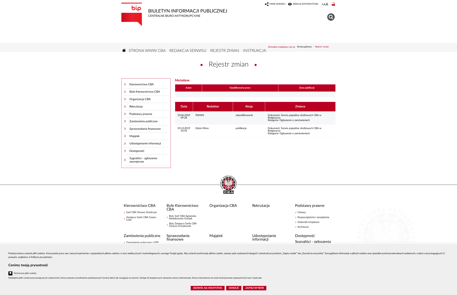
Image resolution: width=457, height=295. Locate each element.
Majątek (134, 136)
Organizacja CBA (140, 99)
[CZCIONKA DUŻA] (327, 4)
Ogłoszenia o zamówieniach (295, 120)
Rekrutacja (136, 106)
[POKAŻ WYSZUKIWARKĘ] (331, 16)
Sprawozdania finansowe (145, 128)
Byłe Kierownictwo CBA (144, 91)
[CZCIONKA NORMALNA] (322, 4)
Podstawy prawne (140, 114)
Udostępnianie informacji (145, 143)
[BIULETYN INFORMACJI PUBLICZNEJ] (334, 4)
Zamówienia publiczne (143, 121)
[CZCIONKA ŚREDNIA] (324, 4)
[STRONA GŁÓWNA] (124, 50)
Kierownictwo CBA (141, 84)
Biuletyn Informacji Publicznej (174, 10)
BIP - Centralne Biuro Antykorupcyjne (228, 185)
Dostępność (136, 151)
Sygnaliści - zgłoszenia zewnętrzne (143, 160)
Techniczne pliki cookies (25, 273)
